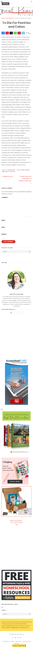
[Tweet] (11, 33)
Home (3, 18)
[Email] (23, 33)
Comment (5, 197)
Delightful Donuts (8, 176)
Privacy (12, 641)
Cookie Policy (6, 641)
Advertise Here (27, 641)
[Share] (3, 33)
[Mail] (20, 637)
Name (4, 220)
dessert (27, 170)
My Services (19, 641)
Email (4, 227)
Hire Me (17, 643)
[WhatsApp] (15, 33)
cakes (23, 170)
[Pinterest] (17, 637)
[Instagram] (15, 637)
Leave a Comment (9, 171)
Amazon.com (14, 627)
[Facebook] (13, 637)
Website (4, 234)
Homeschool (9, 18)
